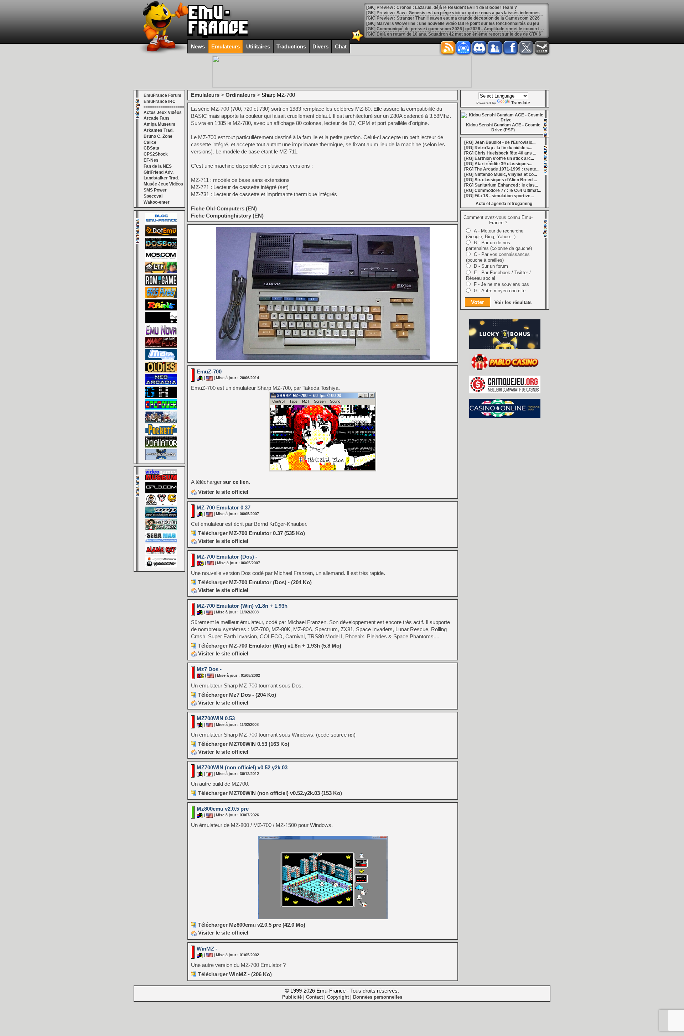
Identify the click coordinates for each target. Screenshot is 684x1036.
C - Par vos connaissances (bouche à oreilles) (498, 257)
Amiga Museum (159, 124)
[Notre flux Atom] (463, 47)
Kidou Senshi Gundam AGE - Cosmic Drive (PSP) (503, 127)
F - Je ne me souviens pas (501, 284)
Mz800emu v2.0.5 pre (223, 809)
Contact (314, 997)
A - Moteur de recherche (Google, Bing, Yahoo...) (494, 233)
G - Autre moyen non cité (499, 290)
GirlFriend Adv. (158, 172)
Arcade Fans (157, 118)
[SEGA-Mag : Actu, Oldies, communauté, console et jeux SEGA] (161, 541)
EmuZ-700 (209, 371)
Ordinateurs (240, 95)
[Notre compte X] (526, 47)
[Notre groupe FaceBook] (494, 47)
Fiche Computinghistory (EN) (227, 216)
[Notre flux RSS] (447, 47)
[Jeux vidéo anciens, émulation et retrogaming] (161, 333)
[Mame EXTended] (161, 553)
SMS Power (155, 190)
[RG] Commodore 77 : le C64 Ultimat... (502, 190)
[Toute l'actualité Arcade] (161, 383)
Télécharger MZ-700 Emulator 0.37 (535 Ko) (251, 533)
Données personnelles (377, 997)
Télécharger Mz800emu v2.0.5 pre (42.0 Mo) (251, 925)
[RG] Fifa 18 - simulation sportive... (499, 195)
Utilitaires (258, 46)
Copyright (338, 997)
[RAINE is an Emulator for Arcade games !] (161, 309)
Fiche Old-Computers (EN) (224, 208)
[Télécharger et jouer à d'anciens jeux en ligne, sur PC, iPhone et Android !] (161, 234)
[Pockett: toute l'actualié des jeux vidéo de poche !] (161, 433)
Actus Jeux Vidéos (163, 112)
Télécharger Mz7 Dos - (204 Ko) (237, 695)
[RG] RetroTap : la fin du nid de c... (498, 147)
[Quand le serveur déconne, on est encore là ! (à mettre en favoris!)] (161, 222)
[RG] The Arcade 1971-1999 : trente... (501, 169)
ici (351, 735)
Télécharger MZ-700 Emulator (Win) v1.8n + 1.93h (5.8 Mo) (269, 646)
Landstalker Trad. (161, 178)
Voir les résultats (513, 302)
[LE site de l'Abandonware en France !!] (161, 271)
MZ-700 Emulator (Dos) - (227, 557)
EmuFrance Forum (162, 95)
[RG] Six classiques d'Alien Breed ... (500, 179)
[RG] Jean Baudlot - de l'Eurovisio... (499, 142)
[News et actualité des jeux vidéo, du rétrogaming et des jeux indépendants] (161, 284)
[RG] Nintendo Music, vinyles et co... (500, 174)
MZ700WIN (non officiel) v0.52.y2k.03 (242, 767)
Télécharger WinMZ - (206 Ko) (235, 974)
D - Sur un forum (491, 266)
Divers (320, 46)
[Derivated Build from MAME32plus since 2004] (161, 346)
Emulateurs (225, 46)
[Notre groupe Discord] (479, 47)
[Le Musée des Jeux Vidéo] (161, 478)
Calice (150, 142)
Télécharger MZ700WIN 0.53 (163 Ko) (243, 744)
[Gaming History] (161, 396)
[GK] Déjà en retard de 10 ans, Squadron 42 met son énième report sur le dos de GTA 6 (453, 34)
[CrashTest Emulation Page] (161, 528)
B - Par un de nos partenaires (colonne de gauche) (499, 245)
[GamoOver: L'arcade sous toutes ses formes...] (161, 566)
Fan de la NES (158, 166)
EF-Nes (151, 160)
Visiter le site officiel (222, 492)
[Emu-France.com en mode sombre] (358, 41)
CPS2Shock (156, 154)
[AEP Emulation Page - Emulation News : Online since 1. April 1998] (161, 516)
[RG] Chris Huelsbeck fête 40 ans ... (500, 153)
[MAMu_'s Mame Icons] (161, 503)
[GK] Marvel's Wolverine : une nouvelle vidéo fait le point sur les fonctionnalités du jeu (452, 23)
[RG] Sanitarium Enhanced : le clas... (501, 185)
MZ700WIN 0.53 (216, 718)
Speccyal (153, 196)
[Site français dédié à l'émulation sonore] (161, 491)
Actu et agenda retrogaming (504, 203)
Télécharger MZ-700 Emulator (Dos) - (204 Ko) (255, 582)
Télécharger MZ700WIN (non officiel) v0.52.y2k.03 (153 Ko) (270, 793)
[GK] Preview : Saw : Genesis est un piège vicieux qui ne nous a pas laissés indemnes (453, 12)
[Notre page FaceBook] (510, 47)
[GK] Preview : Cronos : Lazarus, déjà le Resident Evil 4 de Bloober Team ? (441, 7)
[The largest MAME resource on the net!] (161, 358)
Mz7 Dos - (209, 669)
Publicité (292, 997)
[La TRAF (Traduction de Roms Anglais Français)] (161, 421)
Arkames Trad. (158, 130)
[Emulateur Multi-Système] (161, 446)
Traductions (291, 46)
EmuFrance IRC (160, 101)
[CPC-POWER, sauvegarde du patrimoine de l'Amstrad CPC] (161, 408)
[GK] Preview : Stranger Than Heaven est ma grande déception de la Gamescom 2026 (453, 18)
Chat (341, 46)
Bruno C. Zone (158, 136)
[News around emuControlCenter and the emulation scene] (161, 458)
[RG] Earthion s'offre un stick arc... (499, 158)
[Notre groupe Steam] (541, 47)
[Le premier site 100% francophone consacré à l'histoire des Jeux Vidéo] (161, 296)
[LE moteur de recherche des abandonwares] (161, 371)
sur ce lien (236, 482)
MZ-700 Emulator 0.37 (223, 507)
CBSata (151, 148)
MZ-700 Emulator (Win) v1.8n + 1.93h (242, 606)
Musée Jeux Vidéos (163, 184)
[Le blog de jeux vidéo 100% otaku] (161, 321)
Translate (520, 102)
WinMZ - (207, 949)
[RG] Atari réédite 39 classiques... (498, 163)
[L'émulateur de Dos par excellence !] (161, 247)
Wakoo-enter (157, 202)
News (198, 46)
